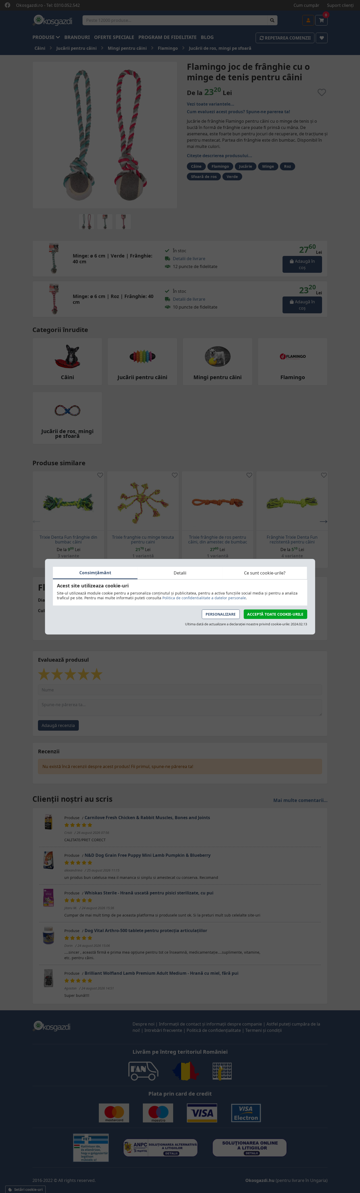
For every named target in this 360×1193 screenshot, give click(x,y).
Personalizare (221, 613)
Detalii (180, 573)
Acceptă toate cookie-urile (275, 613)
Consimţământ (95, 572)
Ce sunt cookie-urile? (264, 573)
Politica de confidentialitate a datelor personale (204, 597)
